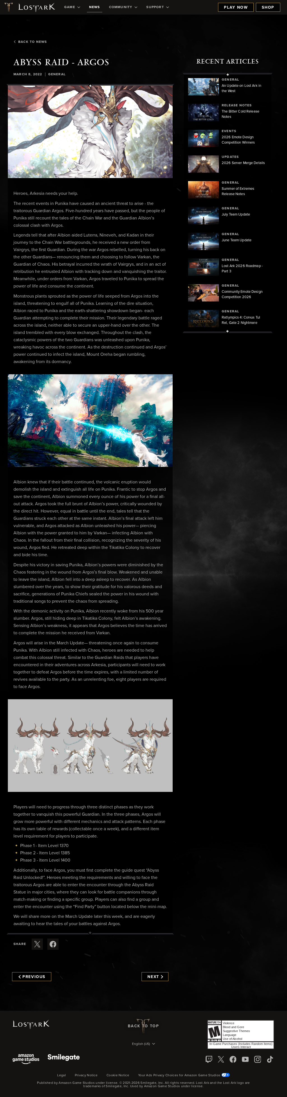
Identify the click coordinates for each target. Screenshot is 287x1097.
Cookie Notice (118, 1075)
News (94, 7)
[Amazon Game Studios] (26, 1059)
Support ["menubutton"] (155, 7)
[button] (90, 132)
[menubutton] (143, 1044)
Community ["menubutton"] (121, 7)
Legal (61, 1075)
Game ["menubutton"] (69, 7)
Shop (268, 8)
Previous (33, 977)
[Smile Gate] (64, 1059)
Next (153, 977)
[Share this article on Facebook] (53, 944)
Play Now (236, 8)
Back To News (32, 42)
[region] (227, 202)
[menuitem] (72, 7)
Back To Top (143, 1026)
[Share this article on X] (37, 944)
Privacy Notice (86, 1075)
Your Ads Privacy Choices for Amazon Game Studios (179, 1075)
